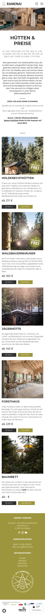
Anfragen (26, 503)
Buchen (25, 207)
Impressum (22, 563)
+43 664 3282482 (25, 544)
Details (9, 207)
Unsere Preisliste (11, 120)
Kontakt (22, 558)
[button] (4, 611)
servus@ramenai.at (25, 547)
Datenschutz (23, 566)
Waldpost (22, 561)
